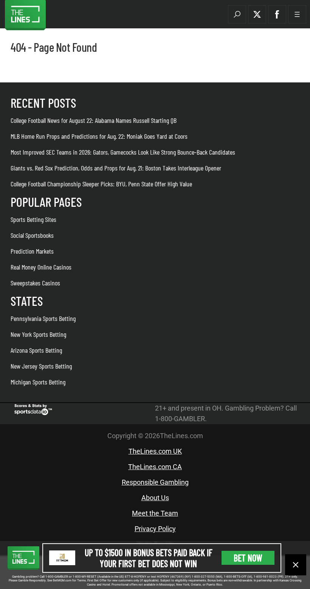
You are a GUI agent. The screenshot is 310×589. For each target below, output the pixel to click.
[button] (237, 14)
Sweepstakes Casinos (35, 283)
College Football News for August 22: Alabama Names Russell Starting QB (94, 120)
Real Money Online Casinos (41, 267)
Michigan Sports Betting (38, 382)
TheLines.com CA (155, 467)
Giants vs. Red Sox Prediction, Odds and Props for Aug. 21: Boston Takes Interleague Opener (116, 168)
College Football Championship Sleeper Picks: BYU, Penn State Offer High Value (101, 184)
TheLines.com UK (155, 451)
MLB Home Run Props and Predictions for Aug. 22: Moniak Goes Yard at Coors (99, 136)
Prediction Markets (32, 251)
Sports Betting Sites (33, 219)
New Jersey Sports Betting (41, 366)
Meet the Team (155, 513)
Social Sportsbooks (32, 235)
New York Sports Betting (38, 334)
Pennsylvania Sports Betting (43, 318)
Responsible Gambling (155, 482)
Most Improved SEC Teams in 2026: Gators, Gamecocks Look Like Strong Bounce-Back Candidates (123, 152)
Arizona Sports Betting (36, 350)
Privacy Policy (155, 529)
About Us (155, 498)
